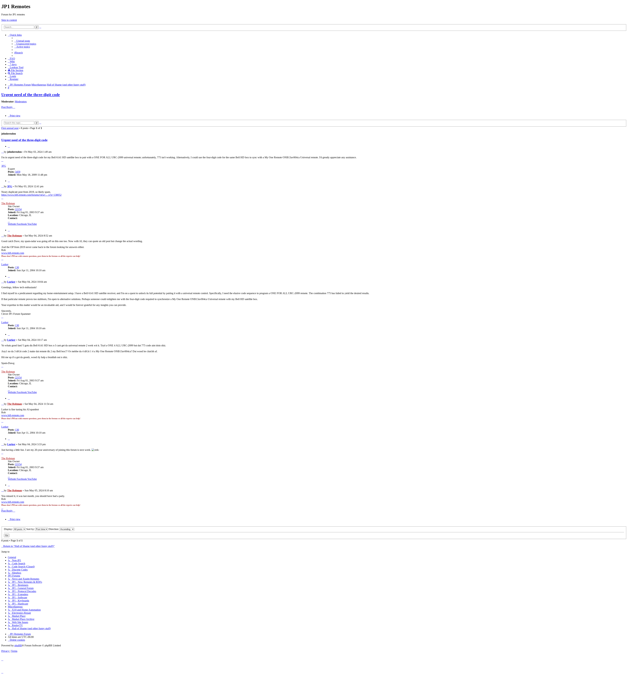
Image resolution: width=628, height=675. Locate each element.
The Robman (8, 203)
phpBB (18, 645)
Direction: (54, 529)
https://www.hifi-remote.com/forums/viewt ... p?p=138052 (31, 194)
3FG (3, 165)
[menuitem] (22, 40)
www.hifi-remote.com (12, 253)
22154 (18, 209)
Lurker (4, 264)
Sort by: (30, 529)
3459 (17, 171)
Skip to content (9, 20)
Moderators (21, 101)
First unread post (9, 128)
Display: (8, 529)
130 (17, 267)
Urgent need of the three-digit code (30, 94)
